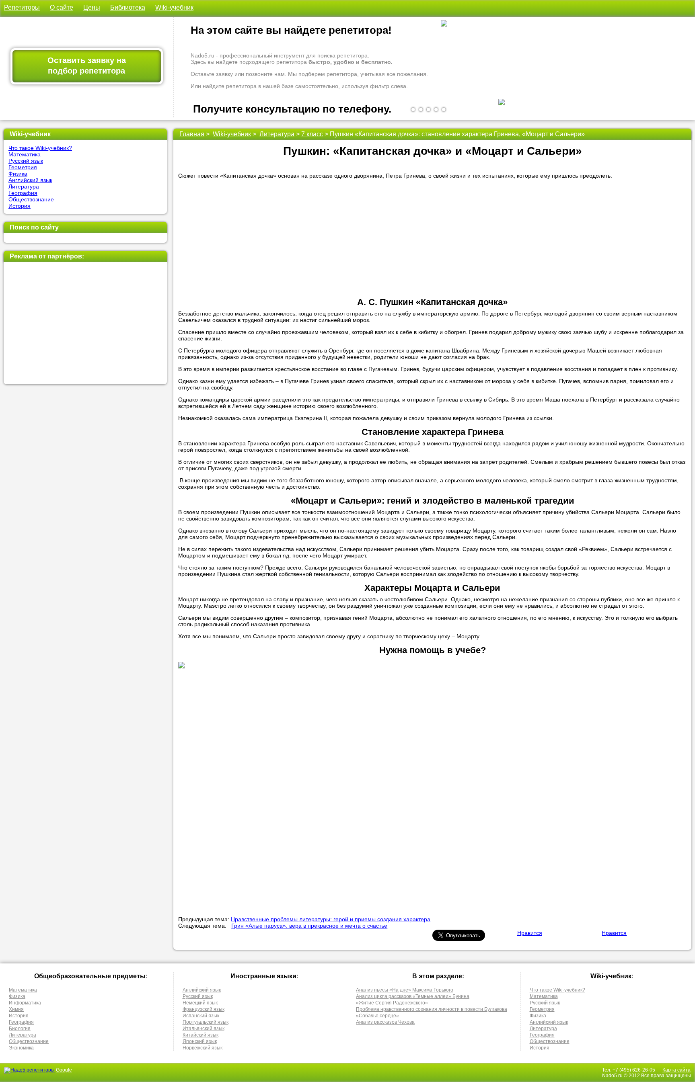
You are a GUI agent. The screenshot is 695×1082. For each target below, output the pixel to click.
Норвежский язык (202, 1048)
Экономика (21, 1048)
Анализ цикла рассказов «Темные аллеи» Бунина (412, 996)
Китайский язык (200, 1035)
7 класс (312, 134)
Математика (24, 154)
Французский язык (203, 1009)
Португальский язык (205, 1022)
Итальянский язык (203, 1028)
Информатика (25, 1003)
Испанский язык (201, 1015)
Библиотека (127, 7)
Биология (20, 1028)
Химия (16, 1009)
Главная (191, 134)
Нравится (529, 933)
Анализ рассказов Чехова (385, 1022)
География (22, 193)
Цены (91, 7)
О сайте (61, 7)
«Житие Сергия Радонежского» (392, 1003)
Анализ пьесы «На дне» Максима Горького (404, 990)
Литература (23, 186)
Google (64, 1070)
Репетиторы (22, 7)
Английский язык (30, 180)
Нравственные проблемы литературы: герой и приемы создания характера (330, 919)
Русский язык (25, 161)
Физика (17, 173)
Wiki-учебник (174, 7)
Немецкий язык (200, 1003)
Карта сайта (676, 1070)
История (19, 206)
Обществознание (31, 199)
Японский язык (200, 1041)
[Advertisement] (84, 323)
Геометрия (22, 167)
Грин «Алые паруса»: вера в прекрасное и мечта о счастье (309, 925)
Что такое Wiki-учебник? (40, 148)
